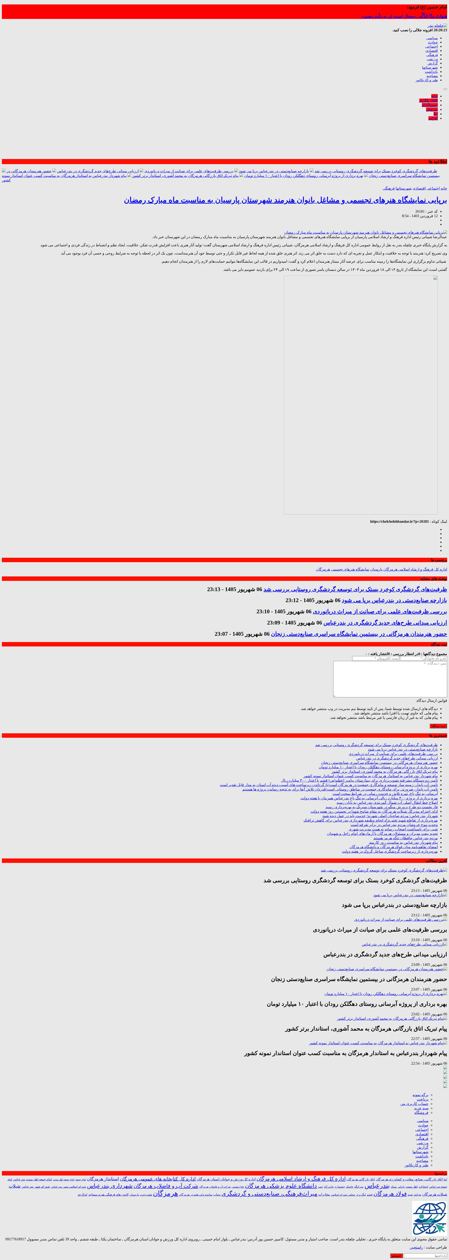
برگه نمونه (420, 1095)
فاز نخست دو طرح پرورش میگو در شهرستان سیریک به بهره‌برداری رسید (382, 807)
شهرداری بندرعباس (110, 1186)
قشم (370, 1194)
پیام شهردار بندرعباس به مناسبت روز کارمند (403, 842)
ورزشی (432, 59)
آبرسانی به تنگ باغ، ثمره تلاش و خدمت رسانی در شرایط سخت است (385, 794)
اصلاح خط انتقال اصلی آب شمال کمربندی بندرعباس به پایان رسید (387, 803)
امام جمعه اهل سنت (63, 1179)
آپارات (433, 118)
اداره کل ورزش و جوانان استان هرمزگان (226, 1179)
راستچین (416, 1247)
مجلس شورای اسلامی (343, 1194)
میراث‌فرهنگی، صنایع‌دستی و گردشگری (269, 1193)
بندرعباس (377, 1185)
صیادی (417, 1194)
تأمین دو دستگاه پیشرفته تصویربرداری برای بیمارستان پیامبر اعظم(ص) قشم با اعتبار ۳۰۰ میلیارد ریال (359, 780)
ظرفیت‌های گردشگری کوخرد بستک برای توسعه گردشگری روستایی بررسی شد (376, 171)
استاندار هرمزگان (103, 1178)
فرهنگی (432, 55)
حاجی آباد (329, 1187)
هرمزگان (323, 569)
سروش (432, 109)
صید (410, 1194)
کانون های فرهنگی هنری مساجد (108, 1194)
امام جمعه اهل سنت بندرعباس (32, 1179)
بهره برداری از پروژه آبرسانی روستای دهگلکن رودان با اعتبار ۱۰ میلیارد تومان (303, 176)
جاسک (349, 1186)
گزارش (432, 63)
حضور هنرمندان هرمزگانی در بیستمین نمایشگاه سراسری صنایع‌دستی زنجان (359, 634)
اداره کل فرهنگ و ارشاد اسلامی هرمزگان (415, 569)
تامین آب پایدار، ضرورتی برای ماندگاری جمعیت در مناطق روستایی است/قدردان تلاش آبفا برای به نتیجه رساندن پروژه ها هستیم (340, 789)
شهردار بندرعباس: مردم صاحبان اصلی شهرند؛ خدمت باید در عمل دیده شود (380, 816)
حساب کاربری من (414, 1104)
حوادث (433, 42)
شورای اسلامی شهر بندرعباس (68, 1186)
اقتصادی (431, 51)
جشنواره (340, 1186)
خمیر (320, 1186)
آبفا (445, 1179)
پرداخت (422, 1099)
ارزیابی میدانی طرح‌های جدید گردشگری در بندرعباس (98, 171)
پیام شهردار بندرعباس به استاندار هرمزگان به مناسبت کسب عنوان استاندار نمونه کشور (370, 776)
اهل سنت (412, 1186)
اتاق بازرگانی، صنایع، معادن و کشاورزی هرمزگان (409, 1179)
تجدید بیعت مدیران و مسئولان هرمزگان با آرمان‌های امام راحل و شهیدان (382, 834)
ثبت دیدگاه (438, 726)
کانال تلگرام (428, 100)
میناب (217, 1194)
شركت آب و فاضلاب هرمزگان (215, 1186)
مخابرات (324, 1194)
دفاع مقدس (238, 1187)
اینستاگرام (430, 105)
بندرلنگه (359, 1186)
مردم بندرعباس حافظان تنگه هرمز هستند (405, 838)
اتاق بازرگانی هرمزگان (361, 1179)
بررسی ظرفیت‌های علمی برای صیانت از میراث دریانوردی (188, 171)
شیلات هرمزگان (434, 1194)
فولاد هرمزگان (390, 1194)
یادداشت (431, 72)
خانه (434, 96)
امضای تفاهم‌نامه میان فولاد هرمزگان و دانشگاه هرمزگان (393, 847)
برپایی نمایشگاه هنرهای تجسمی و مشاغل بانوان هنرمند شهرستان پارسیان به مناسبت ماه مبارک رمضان (285, 200)
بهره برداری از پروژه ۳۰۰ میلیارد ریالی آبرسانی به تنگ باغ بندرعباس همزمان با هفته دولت (369, 798)
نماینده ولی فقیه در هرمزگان (195, 1194)
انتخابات (423, 1186)
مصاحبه (432, 76)
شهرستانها (430, 67)
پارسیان (376, 569)
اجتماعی (431, 46)
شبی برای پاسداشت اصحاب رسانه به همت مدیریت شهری (393, 829)
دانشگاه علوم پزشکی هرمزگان (281, 1186)
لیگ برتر (361, 1194)
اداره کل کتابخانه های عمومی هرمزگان (158, 1178)
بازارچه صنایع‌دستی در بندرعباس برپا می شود (274, 171)
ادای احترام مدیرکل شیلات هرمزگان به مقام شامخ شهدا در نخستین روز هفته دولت (374, 811)
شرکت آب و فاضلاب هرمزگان (166, 1186)
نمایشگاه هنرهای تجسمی (350, 569)
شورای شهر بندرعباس (36, 1186)
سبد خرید (421, 1108)
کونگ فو (82, 1194)
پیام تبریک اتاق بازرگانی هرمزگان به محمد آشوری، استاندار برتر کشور (185, 176)
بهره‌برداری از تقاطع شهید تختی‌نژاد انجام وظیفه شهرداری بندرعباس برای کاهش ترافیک (371, 820)
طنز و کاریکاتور (427, 80)
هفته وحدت (146, 1194)
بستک (394, 1186)
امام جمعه (80, 1179)
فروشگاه (421, 1113)
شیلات (15, 1186)
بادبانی (401, 1187)
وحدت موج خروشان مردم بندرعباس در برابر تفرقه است (394, 825)
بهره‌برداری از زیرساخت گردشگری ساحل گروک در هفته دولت (390, 851)
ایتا (436, 114)
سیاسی (432, 38)
